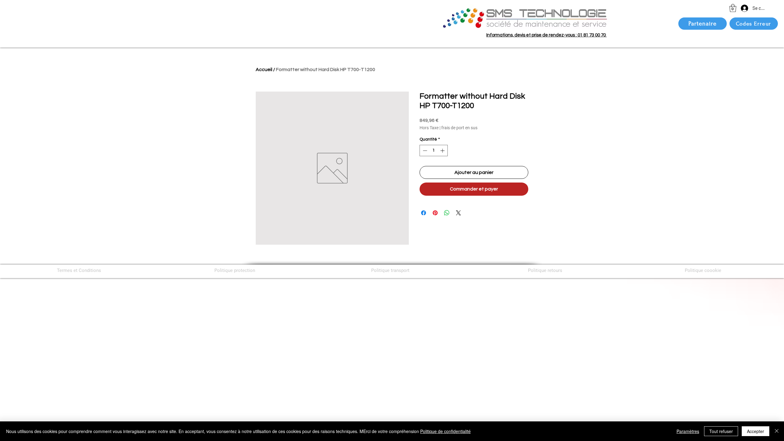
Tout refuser (721, 431)
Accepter (755, 431)
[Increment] (443, 150)
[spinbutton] (433, 150)
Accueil (264, 69)
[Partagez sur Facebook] (423, 213)
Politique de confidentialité (445, 431)
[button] (732, 8)
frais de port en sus (459, 127)
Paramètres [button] (688, 431)
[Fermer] (776, 431)
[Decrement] (424, 150)
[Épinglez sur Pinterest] (435, 213)
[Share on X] (458, 213)
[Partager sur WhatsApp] (446, 213)
